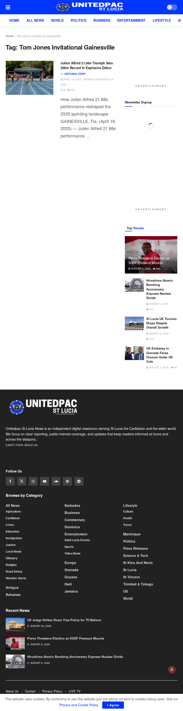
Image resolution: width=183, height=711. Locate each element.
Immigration (14, 538)
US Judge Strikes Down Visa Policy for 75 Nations (64, 620)
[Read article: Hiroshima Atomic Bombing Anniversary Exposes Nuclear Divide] (134, 285)
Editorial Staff (75, 74)
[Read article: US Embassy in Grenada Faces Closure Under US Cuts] (134, 353)
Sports (69, 546)
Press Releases (135, 548)
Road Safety (14, 571)
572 (151, 338)
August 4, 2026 (158, 367)
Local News (13, 551)
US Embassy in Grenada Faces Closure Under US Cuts (159, 355)
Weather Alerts (16, 578)
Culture (128, 511)
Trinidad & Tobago (138, 583)
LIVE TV (75, 691)
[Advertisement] (154, 57)
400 (157, 268)
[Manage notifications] (172, 669)
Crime (10, 524)
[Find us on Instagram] (33, 481)
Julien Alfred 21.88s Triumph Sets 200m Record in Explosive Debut (87, 65)
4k (175, 367)
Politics (78, 20)
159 (151, 309)
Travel (127, 524)
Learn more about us (21, 444)
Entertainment (131, 20)
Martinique (132, 533)
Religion (11, 564)
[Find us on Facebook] (10, 481)
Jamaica (71, 591)
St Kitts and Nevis (138, 562)
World (57, 20)
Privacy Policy (52, 691)
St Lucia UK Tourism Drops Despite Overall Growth (161, 323)
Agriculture (13, 511)
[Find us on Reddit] (78, 481)
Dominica (72, 526)
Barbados (72, 505)
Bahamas (13, 594)
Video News (73, 553)
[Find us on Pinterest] (67, 481)
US (125, 591)
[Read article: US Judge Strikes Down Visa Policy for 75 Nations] (15, 624)
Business (101, 20)
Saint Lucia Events (77, 540)
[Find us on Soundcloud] (56, 481)
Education (12, 531)
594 (72, 89)
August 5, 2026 (158, 333)
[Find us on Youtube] (44, 481)
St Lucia (130, 569)
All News (35, 20)
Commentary (75, 519)
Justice (11, 544)
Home (14, 20)
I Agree (113, 705)
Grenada (71, 569)
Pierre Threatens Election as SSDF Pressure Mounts (148, 260)
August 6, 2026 (141, 268)
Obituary (11, 558)
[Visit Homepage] (88, 7)
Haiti (68, 583)
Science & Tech (135, 555)
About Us (12, 691)
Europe (70, 562)
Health (127, 518)
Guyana (71, 576)
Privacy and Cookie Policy (78, 704)
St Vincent (131, 576)
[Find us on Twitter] (21, 481)
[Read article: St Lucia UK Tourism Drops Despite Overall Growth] (134, 323)
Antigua (12, 587)
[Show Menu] (8, 7)
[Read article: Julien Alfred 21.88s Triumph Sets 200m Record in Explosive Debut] (29, 78)
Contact (30, 691)
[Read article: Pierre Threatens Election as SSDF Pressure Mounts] (15, 643)
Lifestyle (162, 20)
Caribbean (13, 518)
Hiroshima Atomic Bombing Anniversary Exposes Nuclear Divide (159, 289)
